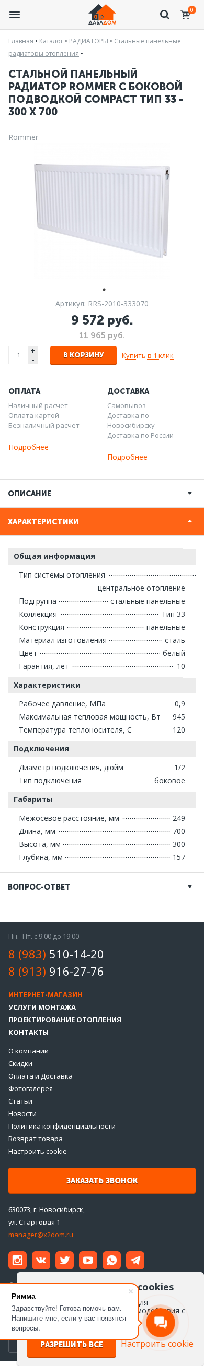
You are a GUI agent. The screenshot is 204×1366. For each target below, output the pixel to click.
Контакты (28, 1032)
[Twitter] (64, 1260)
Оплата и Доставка (40, 1076)
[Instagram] (17, 1260)
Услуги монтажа (42, 1007)
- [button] (33, 359)
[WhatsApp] (112, 1260)
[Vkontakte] (41, 1260)
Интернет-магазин (45, 994)
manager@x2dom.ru (40, 1234)
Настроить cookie (37, 1151)
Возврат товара (35, 1138)
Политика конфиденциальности (62, 1126)
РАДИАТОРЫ (88, 41)
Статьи (20, 1101)
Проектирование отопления (64, 1019)
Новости (22, 1113)
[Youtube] (88, 1260)
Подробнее (28, 447)
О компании (28, 1051)
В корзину (83, 355)
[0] (185, 14)
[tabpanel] (102, 211)
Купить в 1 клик (148, 355)
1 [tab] (102, 288)
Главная (20, 41)
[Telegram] (135, 1260)
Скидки (20, 1063)
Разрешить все (71, 1344)
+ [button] (33, 350)
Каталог (51, 41)
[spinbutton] (18, 355)
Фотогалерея (30, 1088)
